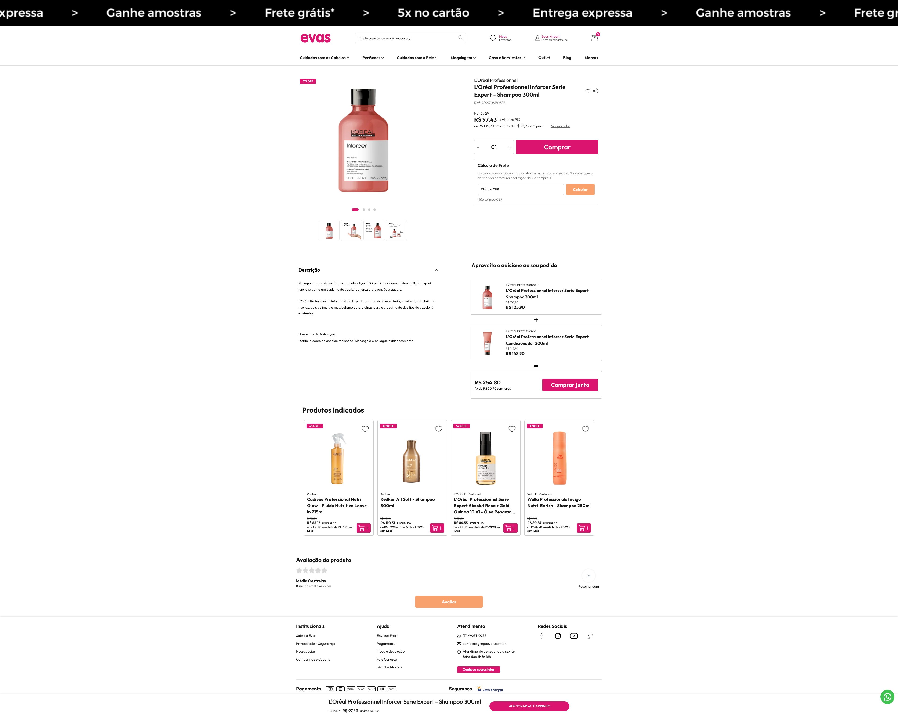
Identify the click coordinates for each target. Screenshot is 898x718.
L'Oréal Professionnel (496, 80)
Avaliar (449, 602)
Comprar (557, 147)
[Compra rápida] (364, 528)
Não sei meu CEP (490, 199)
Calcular (580, 189)
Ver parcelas (560, 126)
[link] (323, 58)
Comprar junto (570, 384)
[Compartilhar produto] (595, 90)
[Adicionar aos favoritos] (588, 90)
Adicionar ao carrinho (529, 706)
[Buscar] (461, 37)
